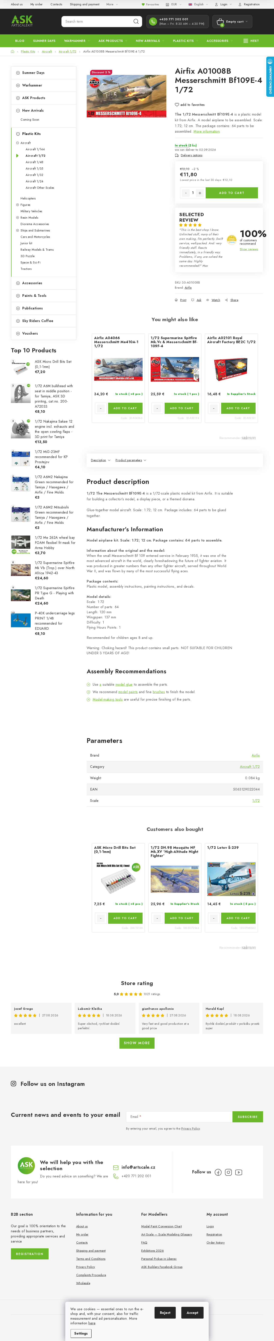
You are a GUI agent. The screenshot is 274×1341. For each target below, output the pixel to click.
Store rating (137, 983)
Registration (252, 4)
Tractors (26, 269)
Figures (25, 205)
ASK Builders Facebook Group (162, 1267)
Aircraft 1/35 (34, 168)
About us (16, 4)
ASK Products (33, 97)
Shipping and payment (85, 4)
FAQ (144, 1242)
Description (98, 460)
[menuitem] (20, 40)
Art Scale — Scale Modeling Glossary (166, 1234)
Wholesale (83, 1283)
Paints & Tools (34, 295)
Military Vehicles (31, 211)
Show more (137, 1043)
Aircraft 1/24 (34, 181)
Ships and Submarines (35, 230)
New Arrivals (33, 110)
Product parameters (129, 460)
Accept (192, 1312)
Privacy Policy (190, 1128)
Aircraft (26, 143)
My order (36, 4)
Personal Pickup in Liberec (159, 1259)
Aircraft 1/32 (34, 175)
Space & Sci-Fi (30, 262)
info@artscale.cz (138, 1167)
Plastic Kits (31, 133)
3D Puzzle (28, 256)
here (91, 1323)
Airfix (188, 287)
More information (207, 131)
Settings (81, 1333)
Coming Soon (30, 119)
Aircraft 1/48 (34, 162)
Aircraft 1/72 (36, 156)
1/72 (256, 800)
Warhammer (32, 85)
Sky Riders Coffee (38, 320)
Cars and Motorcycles (35, 237)
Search (136, 21)
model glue (124, 684)
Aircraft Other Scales (40, 188)
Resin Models (29, 217)
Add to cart (231, 193)
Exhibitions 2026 (152, 1251)
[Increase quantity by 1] (200, 193)
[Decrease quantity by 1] (186, 193)
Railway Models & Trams (37, 249)
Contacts (56, 4)
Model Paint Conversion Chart (161, 1226)
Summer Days (33, 72)
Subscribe (248, 1117)
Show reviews (249, 249)
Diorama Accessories (35, 224)
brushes (159, 692)
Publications (32, 308)
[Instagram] (228, 1172)
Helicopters (28, 198)
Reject (165, 1312)
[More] (251, 40)
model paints (128, 692)
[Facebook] (218, 1172)
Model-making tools (108, 699)
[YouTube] (238, 1172)
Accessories (32, 283)
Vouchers (30, 333)
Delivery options (191, 155)
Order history (216, 1242)
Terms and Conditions (91, 1259)
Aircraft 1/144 (35, 149)
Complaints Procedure (91, 1275)
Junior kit (26, 243)
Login (210, 1226)
